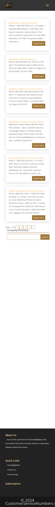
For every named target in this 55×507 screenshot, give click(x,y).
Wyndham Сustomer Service (23, 23)
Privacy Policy (12, 474)
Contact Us (11, 470)
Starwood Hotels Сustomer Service (26, 157)
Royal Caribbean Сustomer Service (26, 190)
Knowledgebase (13, 465)
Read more (39, 43)
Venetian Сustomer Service (22, 59)
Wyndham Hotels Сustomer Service (26, 121)
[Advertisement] (27, 271)
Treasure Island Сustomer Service (26, 88)
